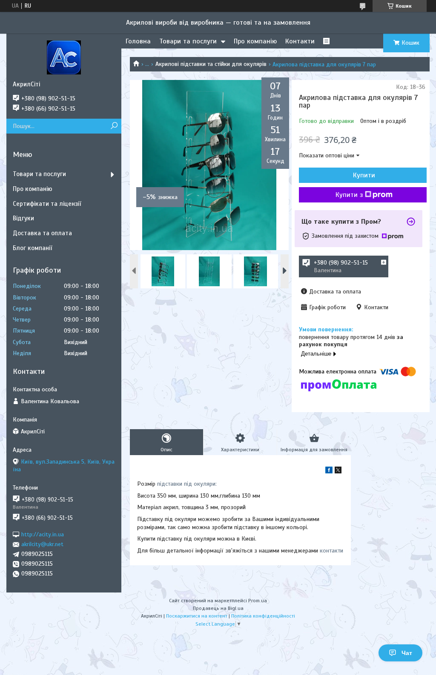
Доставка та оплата (42, 233)
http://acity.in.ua (42, 534)
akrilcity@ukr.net (42, 544)
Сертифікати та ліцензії (47, 204)
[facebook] (329, 471)
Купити (364, 175)
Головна (138, 41)
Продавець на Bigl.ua (218, 608)
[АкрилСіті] (64, 57)
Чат (407, 652)
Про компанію (255, 41)
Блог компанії (32, 248)
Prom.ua (257, 601)
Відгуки (23, 218)
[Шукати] (113, 126)
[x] (338, 471)
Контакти (300, 41)
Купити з (349, 195)
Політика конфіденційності (263, 616)
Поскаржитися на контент (196, 616)
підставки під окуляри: (187, 483)
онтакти (333, 550)
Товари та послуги (188, 41)
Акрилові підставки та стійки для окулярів (211, 64)
